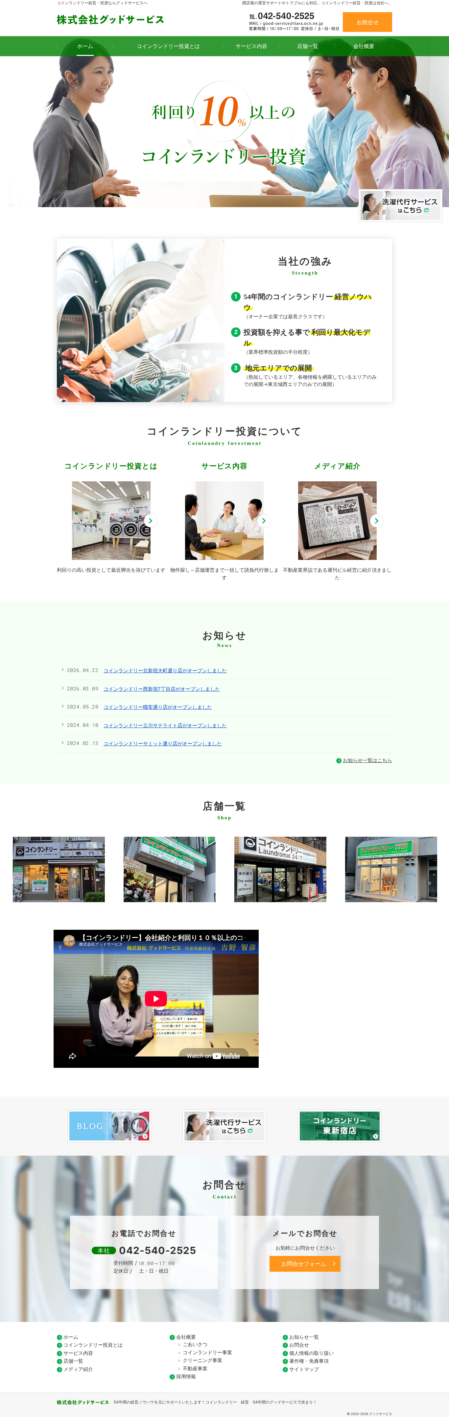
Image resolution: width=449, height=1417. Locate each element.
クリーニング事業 (202, 1360)
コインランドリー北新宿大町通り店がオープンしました (165, 670)
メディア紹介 (78, 1369)
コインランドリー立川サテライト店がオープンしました (165, 725)
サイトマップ (304, 1369)
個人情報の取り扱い (311, 1353)
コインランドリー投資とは (93, 1345)
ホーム (70, 1337)
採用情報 (186, 1376)
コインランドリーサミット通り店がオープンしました (163, 743)
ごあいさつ (195, 1344)
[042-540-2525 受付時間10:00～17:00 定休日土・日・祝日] (294, 22)
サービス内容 (78, 1353)
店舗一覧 (73, 1361)
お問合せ (367, 22)
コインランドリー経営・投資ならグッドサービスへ (102, 2)
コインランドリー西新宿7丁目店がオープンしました (162, 689)
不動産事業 (195, 1368)
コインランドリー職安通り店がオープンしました (158, 707)
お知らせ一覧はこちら (367, 760)
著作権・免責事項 (309, 1361)
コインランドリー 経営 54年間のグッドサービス (251, 1402)
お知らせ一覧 (304, 1337)
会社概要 (186, 1337)
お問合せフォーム (303, 1263)
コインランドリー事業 (207, 1352)
